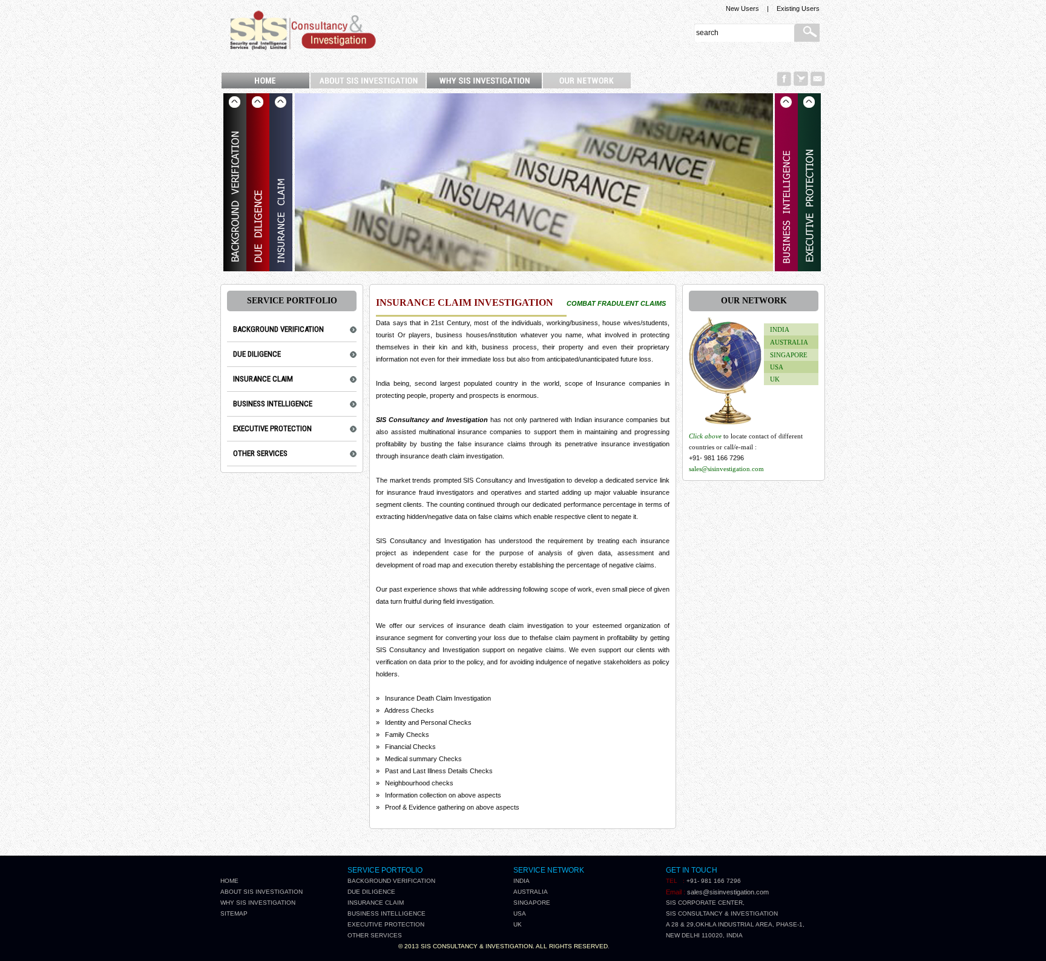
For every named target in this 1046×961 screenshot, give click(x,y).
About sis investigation (261, 891)
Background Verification (391, 880)
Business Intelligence (386, 913)
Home (229, 880)
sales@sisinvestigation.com (726, 468)
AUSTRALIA (789, 342)
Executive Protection (385, 924)
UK (775, 379)
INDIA (779, 329)
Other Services (374, 935)
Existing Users (798, 8)
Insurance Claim (375, 902)
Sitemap (234, 913)
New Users (742, 8)
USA (776, 367)
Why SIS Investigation (257, 902)
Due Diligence (371, 891)
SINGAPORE (789, 354)
